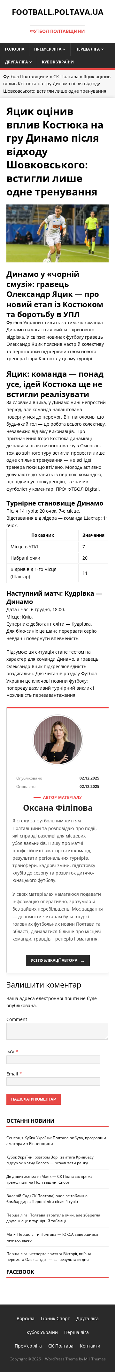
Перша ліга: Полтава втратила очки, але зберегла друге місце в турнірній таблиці (53, 1218)
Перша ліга (87, 49)
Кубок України (58, 62)
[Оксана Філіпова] (58, 740)
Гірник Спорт (55, 1318)
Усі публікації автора (58, 960)
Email (12, 1074)
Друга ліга (16, 62)
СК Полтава (66, 76)
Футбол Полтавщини (26, 76)
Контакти (90, 1346)
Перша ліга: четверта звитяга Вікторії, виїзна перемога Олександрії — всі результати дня (48, 1256)
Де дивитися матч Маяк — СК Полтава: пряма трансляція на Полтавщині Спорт (49, 1179)
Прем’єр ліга (47, 49)
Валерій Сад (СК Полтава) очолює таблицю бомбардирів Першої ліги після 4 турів (47, 1198)
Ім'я (10, 1051)
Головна (14, 49)
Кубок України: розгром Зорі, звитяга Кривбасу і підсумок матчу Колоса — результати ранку (51, 1160)
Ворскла (25, 1318)
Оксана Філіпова (58, 807)
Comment (16, 1019)
